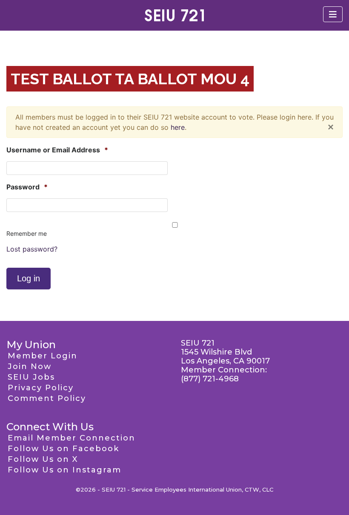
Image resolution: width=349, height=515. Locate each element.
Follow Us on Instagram (64, 470)
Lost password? (31, 249)
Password (27, 187)
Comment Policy (47, 398)
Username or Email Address (57, 150)
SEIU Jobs (31, 377)
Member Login (42, 355)
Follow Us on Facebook (63, 448)
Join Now (29, 366)
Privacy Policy (41, 387)
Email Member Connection (71, 438)
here (178, 127)
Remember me (26, 233)
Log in (28, 278)
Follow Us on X (43, 459)
